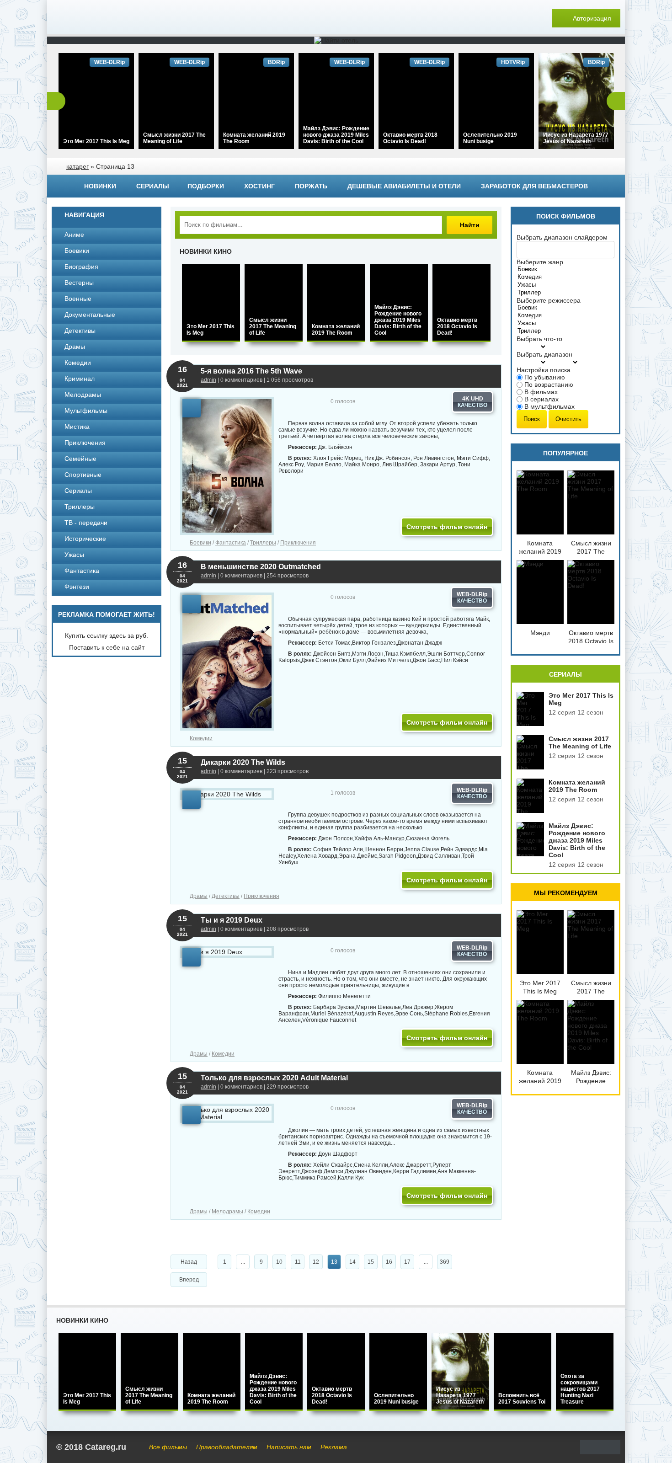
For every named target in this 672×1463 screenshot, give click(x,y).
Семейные (80, 458)
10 (279, 1262)
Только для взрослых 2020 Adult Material (274, 1078)
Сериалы (152, 186)
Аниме (74, 234)
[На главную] (115, 18)
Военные (77, 298)
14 (352, 1262)
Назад (189, 1262)
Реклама (333, 1447)
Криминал (79, 378)
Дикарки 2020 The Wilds (243, 762)
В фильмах (541, 391)
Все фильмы (168, 1447)
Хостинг (259, 186)
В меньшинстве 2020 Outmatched (261, 567)
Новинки (100, 186)
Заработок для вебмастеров (534, 186)
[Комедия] (534, 277)
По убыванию (544, 377)
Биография (81, 266)
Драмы (199, 896)
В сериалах (541, 399)
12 (316, 1262)
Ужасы (74, 554)
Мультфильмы (85, 410)
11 (298, 1262)
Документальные (89, 314)
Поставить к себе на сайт (106, 647)
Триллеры (263, 542)
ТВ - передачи (85, 522)
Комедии (201, 738)
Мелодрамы (227, 1211)
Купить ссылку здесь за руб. (106, 635)
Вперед (189, 1279)
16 (389, 1262)
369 (444, 1262)
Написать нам (289, 1447)
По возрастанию (548, 384)
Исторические (85, 538)
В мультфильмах (549, 406)
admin (208, 380)
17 (407, 1262)
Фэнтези (76, 586)
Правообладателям (226, 1447)
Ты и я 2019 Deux (231, 920)
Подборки (205, 186)
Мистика (77, 426)
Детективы (226, 896)
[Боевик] (534, 269)
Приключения (298, 542)
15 (371, 1262)
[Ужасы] (534, 285)
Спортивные (82, 474)
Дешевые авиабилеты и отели (404, 186)
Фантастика (230, 542)
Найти (470, 225)
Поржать (311, 186)
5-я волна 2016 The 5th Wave (251, 371)
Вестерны (79, 282)
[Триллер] (534, 293)
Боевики (200, 542)
